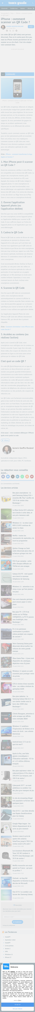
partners (12, 971)
